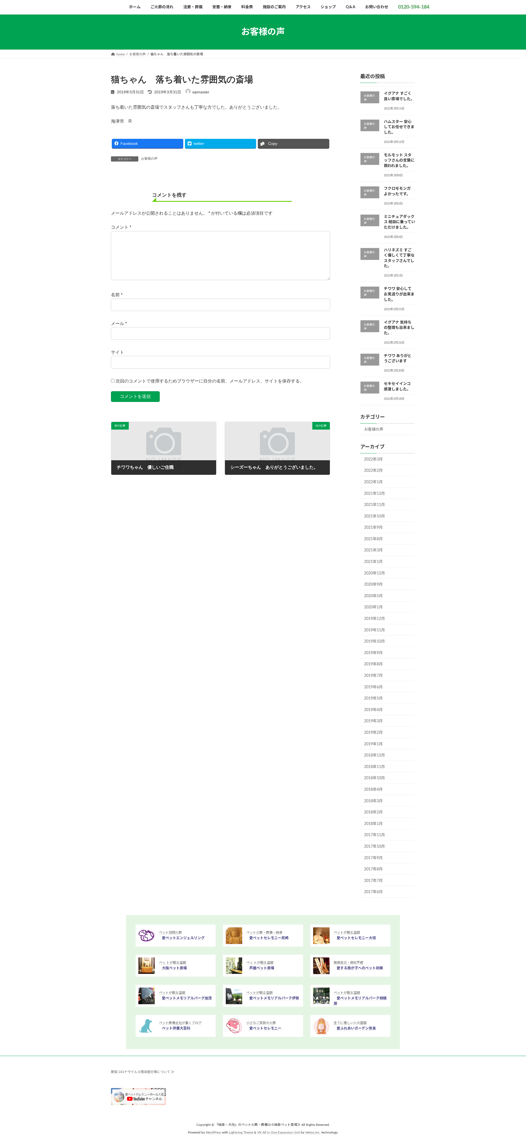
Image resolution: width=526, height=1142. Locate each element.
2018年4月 (373, 790)
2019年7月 (373, 676)
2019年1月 (373, 744)
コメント (121, 227)
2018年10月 (374, 778)
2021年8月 (373, 539)
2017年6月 (373, 892)
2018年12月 (374, 755)
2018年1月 (373, 824)
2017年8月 (373, 869)
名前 (116, 294)
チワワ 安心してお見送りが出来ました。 (399, 294)
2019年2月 (373, 733)
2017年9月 (373, 858)
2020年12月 (374, 573)
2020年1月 (373, 607)
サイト (117, 352)
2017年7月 (373, 881)
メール (119, 323)
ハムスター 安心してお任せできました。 (399, 127)
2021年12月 (374, 494)
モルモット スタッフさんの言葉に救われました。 (399, 160)
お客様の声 (149, 158)
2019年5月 (373, 698)
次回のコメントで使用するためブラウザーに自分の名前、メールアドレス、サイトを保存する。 (210, 380)
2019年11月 (374, 630)
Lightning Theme (241, 1132)
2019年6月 (373, 687)
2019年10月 (374, 641)
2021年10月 (374, 516)
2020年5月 (373, 596)
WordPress (213, 1132)
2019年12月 (374, 619)
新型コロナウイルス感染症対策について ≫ (142, 1072)
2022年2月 (373, 471)
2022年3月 (373, 459)
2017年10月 (374, 846)
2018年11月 (374, 767)
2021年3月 (373, 551)
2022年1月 (373, 482)
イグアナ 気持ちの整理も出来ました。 (399, 328)
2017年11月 (374, 835)
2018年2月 (373, 812)
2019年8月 (373, 664)
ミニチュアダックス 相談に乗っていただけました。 (399, 222)
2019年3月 (373, 721)
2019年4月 (373, 710)
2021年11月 (374, 505)
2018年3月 (373, 801)
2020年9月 (373, 584)
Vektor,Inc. (313, 1132)
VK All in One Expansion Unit (278, 1132)
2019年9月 (373, 653)
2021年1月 (373, 562)
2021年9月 (373, 528)
